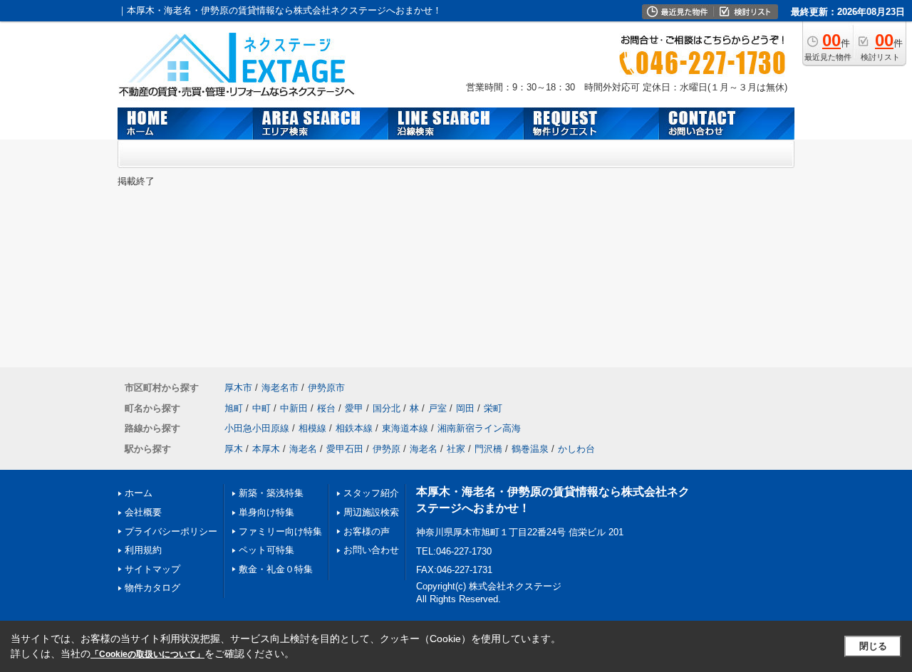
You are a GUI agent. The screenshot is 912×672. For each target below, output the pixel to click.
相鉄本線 (354, 428)
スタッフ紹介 (371, 493)
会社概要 (143, 512)
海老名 (303, 448)
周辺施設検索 (371, 512)
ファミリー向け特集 (280, 531)
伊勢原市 (326, 387)
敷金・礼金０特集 (276, 569)
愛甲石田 (344, 448)
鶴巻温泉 (530, 448)
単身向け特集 (266, 512)
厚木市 (238, 387)
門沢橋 (488, 448)
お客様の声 (366, 531)
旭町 (233, 408)
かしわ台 (576, 448)
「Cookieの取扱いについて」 (147, 654)
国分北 (386, 408)
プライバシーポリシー (171, 531)
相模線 (312, 428)
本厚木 (266, 448)
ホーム (138, 493)
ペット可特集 (266, 550)
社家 (456, 448)
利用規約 (143, 550)
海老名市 (280, 387)
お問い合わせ (371, 550)
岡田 (465, 408)
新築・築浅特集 (271, 493)
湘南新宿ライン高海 (479, 428)
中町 (261, 408)
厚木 (233, 448)
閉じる (873, 646)
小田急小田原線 (256, 428)
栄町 (493, 408)
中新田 (294, 408)
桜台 (326, 408)
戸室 (437, 408)
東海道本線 (405, 428)
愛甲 (354, 408)
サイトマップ (152, 569)
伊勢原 (386, 448)
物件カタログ (152, 587)
